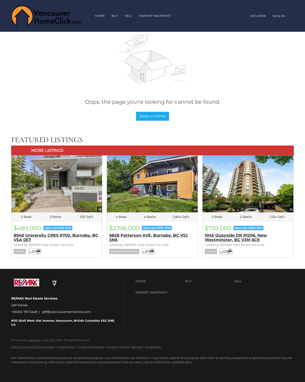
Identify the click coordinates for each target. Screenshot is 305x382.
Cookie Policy (66, 346)
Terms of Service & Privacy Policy (33, 346)
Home (100, 15)
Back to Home (152, 116)
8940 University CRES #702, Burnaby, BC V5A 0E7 (56, 237)
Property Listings (117, 346)
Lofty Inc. (34, 340)
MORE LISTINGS (47, 150)
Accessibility (153, 346)
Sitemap (137, 346)
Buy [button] (115, 15)
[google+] (29, 370)
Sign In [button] (279, 16)
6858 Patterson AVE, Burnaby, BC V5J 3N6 (148, 237)
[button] (159, 281)
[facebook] (16, 370)
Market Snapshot (155, 15)
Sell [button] (128, 15)
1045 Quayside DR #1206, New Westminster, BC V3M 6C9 (236, 237)
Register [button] (258, 16)
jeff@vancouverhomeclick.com (66, 312)
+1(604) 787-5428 (24, 312)
